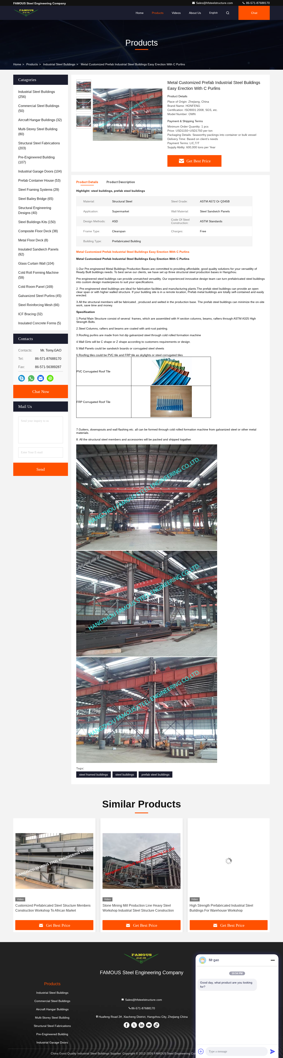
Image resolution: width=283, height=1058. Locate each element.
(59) (38, 275)
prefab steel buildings (155, 774)
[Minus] (272, 960)
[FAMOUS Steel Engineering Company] (26, 13)
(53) (39, 180)
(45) (39, 296)
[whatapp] (31, 378)
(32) (40, 120)
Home (140, 13)
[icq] (50, 378)
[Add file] (201, 1051)
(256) (36, 94)
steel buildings (124, 774)
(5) (39, 323)
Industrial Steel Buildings (59, 64)
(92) (38, 252)
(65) (35, 199)
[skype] (21, 378)
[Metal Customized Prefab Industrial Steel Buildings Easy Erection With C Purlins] (127, 114)
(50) (38, 108)
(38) (38, 231)
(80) (37, 131)
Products (157, 13)
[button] (20, 870)
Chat (254, 13)
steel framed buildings (93, 774)
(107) (36, 160)
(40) (34, 210)
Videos (176, 13)
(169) (35, 286)
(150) (37, 222)
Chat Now (40, 391)
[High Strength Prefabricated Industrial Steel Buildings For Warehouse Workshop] (142, 860)
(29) (38, 189)
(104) (40, 171)
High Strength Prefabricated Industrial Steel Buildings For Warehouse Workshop (134, 908)
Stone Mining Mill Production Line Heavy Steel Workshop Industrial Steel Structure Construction (51, 908)
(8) (33, 240)
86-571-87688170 (257, 3)
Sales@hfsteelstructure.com (215, 3)
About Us (195, 13)
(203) (39, 145)
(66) (38, 305)
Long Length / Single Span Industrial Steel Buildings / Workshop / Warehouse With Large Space (228, 908)
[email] (40, 378)
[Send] (272, 1051)
